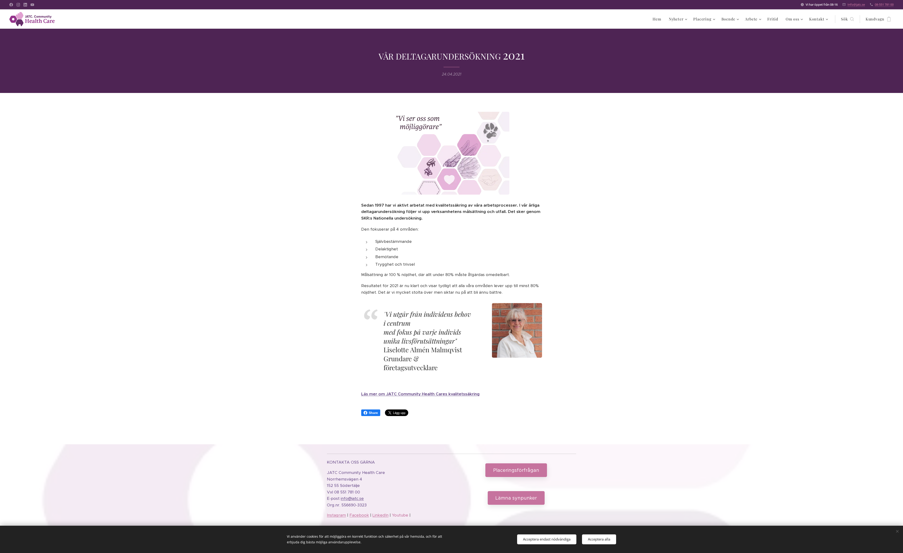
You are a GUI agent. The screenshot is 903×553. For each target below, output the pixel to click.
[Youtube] (32, 5)
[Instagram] (18, 5)
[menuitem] (658, 19)
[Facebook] (11, 5)
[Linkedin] (25, 5)
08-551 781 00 (884, 4)
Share (373, 413)
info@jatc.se (352, 498)
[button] (847, 19)
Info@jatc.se (856, 4)
